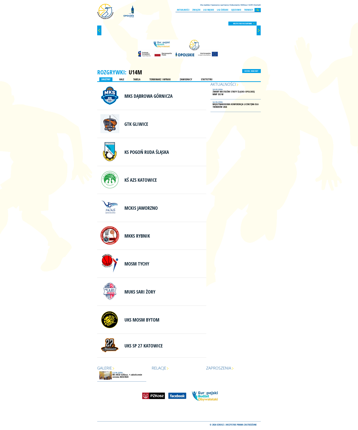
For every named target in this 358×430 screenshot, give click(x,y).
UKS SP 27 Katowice (143, 345)
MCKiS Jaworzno (141, 208)
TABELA (136, 79)
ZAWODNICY (186, 79)
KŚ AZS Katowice (140, 180)
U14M (135, 72)
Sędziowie (236, 9)
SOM (251, 5)
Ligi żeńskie (222, 9)
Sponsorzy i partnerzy (220, 5)
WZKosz (244, 5)
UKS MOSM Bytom (141, 320)
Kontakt (257, 5)
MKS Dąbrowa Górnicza (148, 96)
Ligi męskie (208, 9)
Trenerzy (248, 9)
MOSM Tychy (136, 263)
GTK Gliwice (136, 124)
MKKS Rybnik (137, 236)
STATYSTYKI (206, 79)
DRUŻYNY (105, 79)
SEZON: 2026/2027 (251, 71)
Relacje (159, 368)
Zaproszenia (218, 368)
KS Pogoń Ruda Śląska (146, 152)
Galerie (104, 368)
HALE (121, 79)
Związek (196, 9)
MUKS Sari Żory (139, 291)
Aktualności (183, 9)
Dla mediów (205, 5)
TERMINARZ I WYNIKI (160, 79)
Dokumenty (235, 5)
